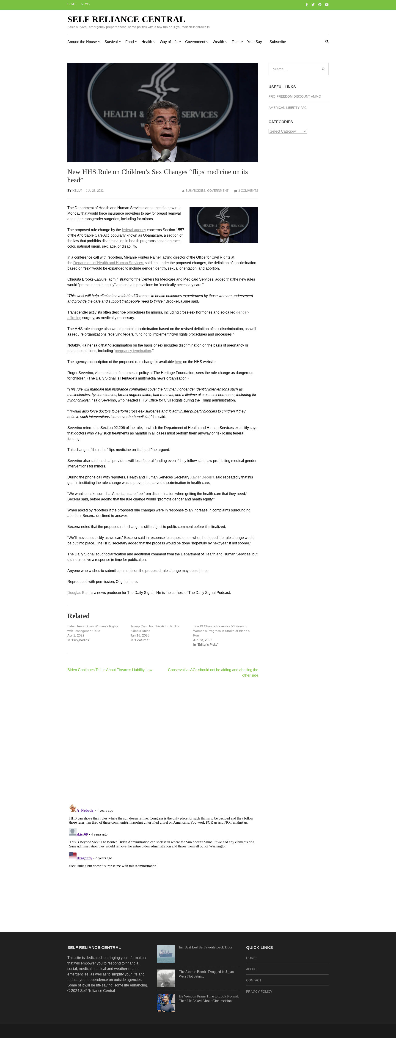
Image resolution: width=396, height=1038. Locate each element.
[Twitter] (313, 4)
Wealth (218, 42)
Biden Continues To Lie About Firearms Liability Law (109, 670)
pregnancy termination (133, 351)
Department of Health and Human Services (108, 263)
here (178, 362)
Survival (111, 42)
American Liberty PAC (288, 107)
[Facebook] (307, 4)
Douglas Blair (78, 593)
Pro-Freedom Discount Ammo (295, 96)
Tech (235, 42)
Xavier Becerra (202, 477)
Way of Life (169, 42)
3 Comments (248, 190)
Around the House (82, 42)
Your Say (254, 42)
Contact (253, 980)
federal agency (134, 230)
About (251, 969)
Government (195, 42)
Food (129, 42)
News (85, 4)
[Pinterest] (320, 4)
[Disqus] (162, 741)
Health (146, 42)
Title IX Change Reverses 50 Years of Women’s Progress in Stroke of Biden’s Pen (221, 630)
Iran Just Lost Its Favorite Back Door (205, 947)
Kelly (77, 190)
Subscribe (278, 42)
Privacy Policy (259, 991)
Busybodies (195, 190)
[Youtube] (327, 4)
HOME (251, 958)
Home (71, 4)
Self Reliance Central (126, 19)
